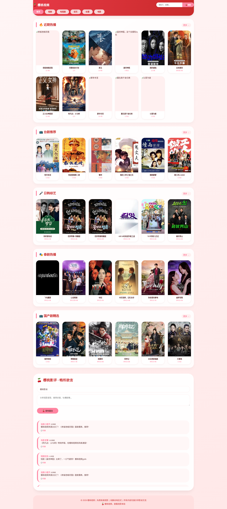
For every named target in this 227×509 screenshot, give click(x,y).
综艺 (76, 11)
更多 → (186, 25)
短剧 (50, 11)
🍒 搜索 (188, 5)
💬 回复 (43, 431)
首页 (38, 11)
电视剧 (63, 11)
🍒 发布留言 (47, 411)
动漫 (87, 11)
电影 (99, 11)
